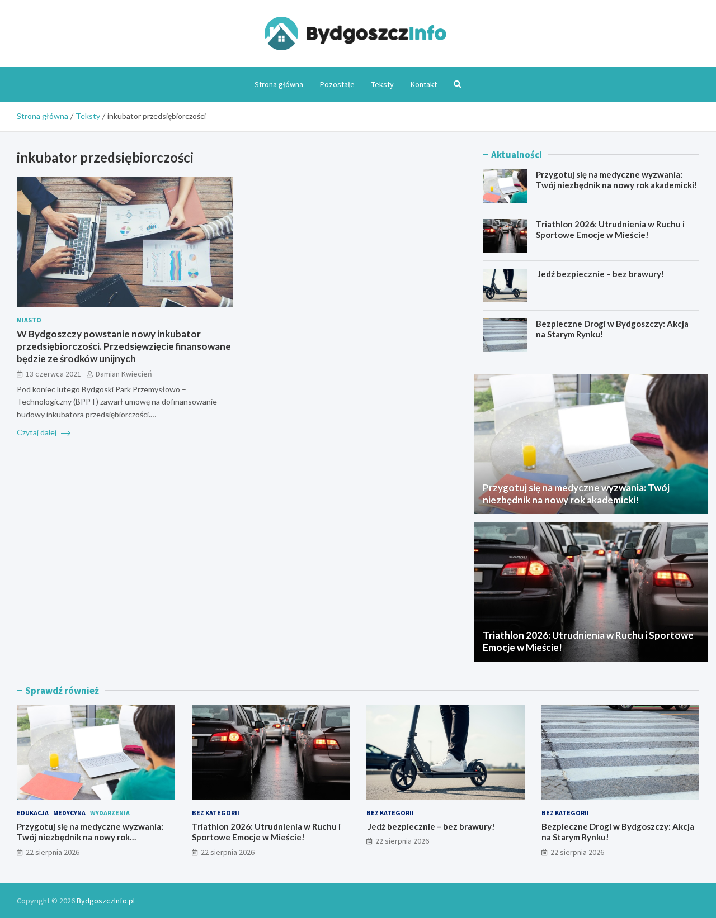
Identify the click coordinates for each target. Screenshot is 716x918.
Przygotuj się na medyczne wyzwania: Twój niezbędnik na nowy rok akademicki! (617, 180)
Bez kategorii (215, 812)
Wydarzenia (110, 812)
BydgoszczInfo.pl (106, 901)
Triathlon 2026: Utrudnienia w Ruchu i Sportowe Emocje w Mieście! (610, 229)
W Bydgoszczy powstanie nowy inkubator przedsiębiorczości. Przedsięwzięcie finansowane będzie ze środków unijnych (124, 346)
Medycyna (69, 812)
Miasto (29, 320)
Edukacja (33, 812)
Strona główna (279, 84)
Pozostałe (337, 84)
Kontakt (424, 84)
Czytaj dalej (37, 432)
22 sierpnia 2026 (52, 852)
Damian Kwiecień (124, 374)
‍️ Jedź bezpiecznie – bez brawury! (600, 274)
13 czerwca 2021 (53, 374)
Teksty (382, 84)
